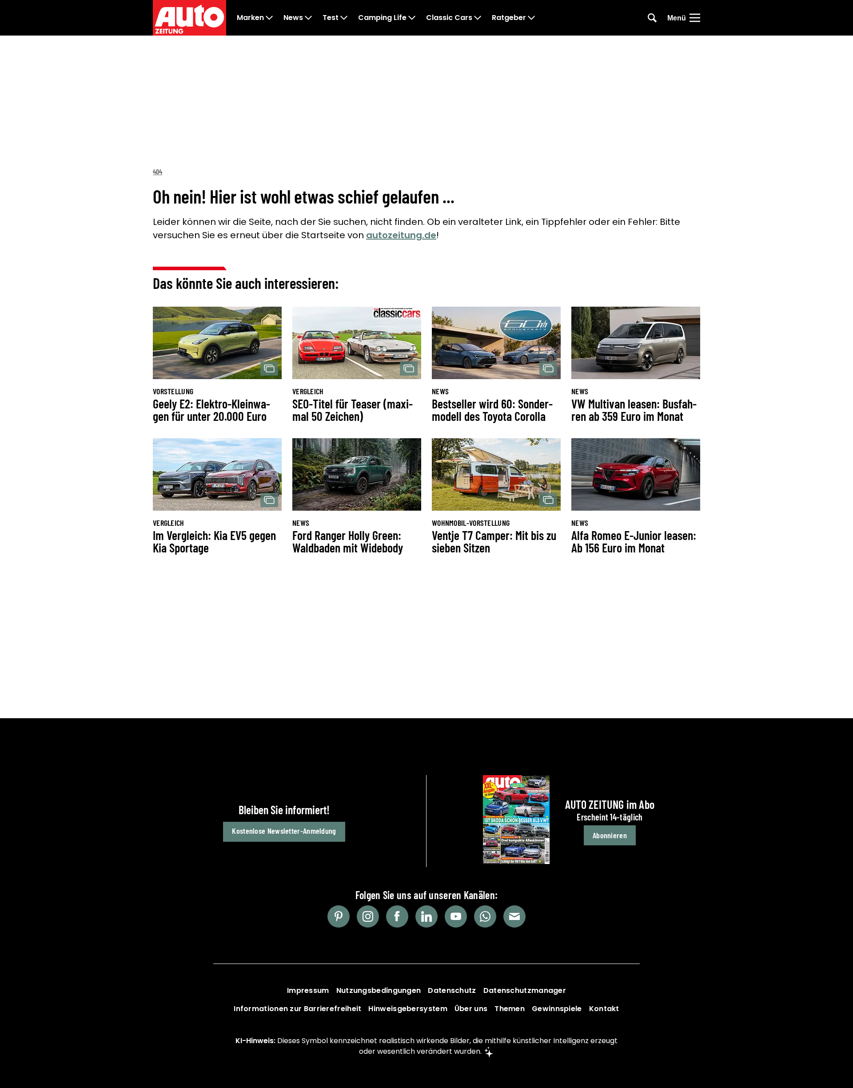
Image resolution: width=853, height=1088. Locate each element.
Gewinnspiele (557, 1009)
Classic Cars (449, 17)
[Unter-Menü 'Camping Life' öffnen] (411, 17)
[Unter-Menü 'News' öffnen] (308, 17)
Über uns (470, 1009)
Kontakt (604, 1009)
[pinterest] (338, 916)
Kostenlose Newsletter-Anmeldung (284, 831)
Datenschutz (452, 990)
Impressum (308, 990)
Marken (250, 17)
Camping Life (382, 17)
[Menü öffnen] (695, 17)
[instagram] (368, 916)
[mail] (514, 916)
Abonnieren (610, 835)
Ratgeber (509, 17)
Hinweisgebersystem (407, 1009)
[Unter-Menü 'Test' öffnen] (343, 17)
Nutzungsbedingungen (378, 990)
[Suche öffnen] (652, 17)
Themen (509, 1009)
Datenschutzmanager (524, 990)
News (293, 17)
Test (331, 17)
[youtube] (456, 916)
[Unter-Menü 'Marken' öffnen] (269, 17)
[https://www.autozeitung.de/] (189, 18)
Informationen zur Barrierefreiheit (297, 1009)
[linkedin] (426, 916)
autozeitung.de (401, 235)
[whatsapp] (485, 916)
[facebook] (397, 916)
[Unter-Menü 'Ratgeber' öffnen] (531, 17)
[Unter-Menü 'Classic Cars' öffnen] (477, 17)
